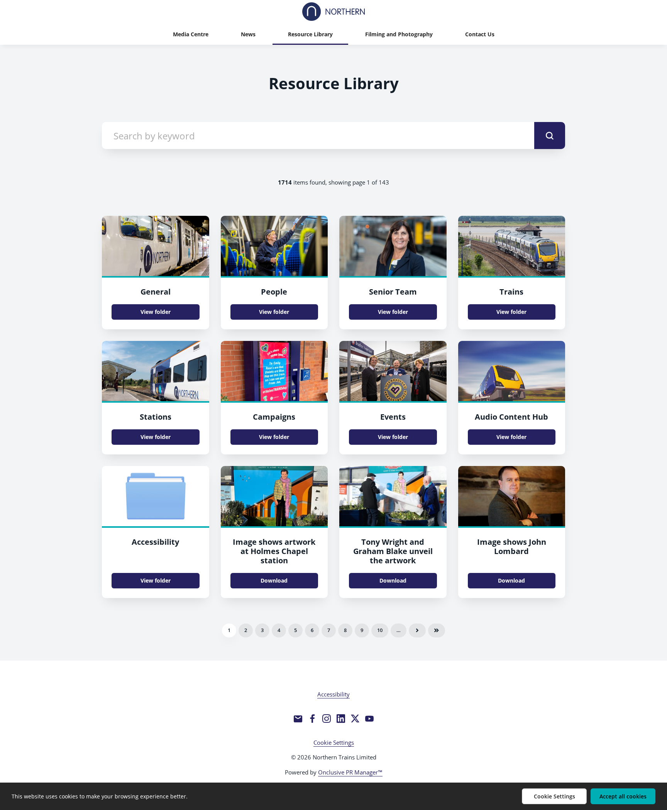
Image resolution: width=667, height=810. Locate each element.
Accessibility (155, 542)
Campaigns (274, 417)
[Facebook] (312, 718)
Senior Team (393, 291)
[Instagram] (326, 718)
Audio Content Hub (511, 417)
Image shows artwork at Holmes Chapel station (274, 551)
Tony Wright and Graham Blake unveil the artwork (393, 551)
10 (380, 630)
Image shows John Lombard (511, 546)
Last (436, 630)
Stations (155, 417)
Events (393, 417)
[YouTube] (369, 718)
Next (417, 630)
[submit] (549, 135)
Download (274, 580)
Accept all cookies (623, 796)
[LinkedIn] (341, 718)
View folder (156, 311)
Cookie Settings (333, 742)
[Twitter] (355, 718)
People (274, 291)
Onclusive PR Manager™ (350, 772)
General (156, 291)
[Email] (298, 718)
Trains (511, 291)
